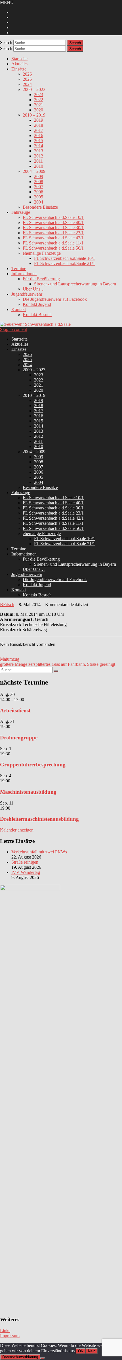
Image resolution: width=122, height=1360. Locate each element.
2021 (38, 104)
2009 (38, 176)
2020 (38, 109)
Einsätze (18, 69)
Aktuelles (19, 63)
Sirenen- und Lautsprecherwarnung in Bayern (75, 283)
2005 (38, 196)
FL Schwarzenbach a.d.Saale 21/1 (64, 263)
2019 (38, 120)
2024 (27, 84)
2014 (38, 145)
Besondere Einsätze (40, 207)
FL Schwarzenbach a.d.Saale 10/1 (53, 217)
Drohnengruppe (18, 738)
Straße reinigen (24, 862)
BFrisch (7, 604)
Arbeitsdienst (15, 711)
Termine (18, 268)
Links (5, 1330)
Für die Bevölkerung (41, 278)
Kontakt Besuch (37, 314)
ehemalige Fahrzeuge (42, 253)
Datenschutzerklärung (20, 1357)
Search (6, 42)
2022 (38, 99)
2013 (38, 150)
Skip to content (13, 329)
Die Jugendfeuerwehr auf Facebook (55, 299)
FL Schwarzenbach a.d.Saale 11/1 (53, 243)
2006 (38, 191)
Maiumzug (9, 659)
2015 (38, 140)
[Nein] (42, 1358)
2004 (38, 202)
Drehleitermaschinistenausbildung (39, 819)
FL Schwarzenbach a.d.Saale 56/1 (53, 248)
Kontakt (18, 309)
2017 (38, 130)
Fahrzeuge (20, 212)
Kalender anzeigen (16, 830)
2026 (27, 74)
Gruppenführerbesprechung (33, 765)
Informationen (24, 273)
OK (80, 1351)
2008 (38, 181)
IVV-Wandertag (25, 872)
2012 (38, 156)
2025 (27, 79)
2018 (38, 125)
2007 (38, 186)
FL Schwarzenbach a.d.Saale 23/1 (53, 232)
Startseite (19, 58)
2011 (38, 161)
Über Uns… (34, 289)
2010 (38, 166)
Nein (91, 1351)
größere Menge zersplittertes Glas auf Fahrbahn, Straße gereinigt (57, 664)
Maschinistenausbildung (28, 792)
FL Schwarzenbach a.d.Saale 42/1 (53, 237)
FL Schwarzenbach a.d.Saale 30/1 (53, 227)
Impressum (10, 1335)
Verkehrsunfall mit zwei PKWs (39, 851)
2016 (38, 135)
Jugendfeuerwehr (26, 294)
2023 (38, 94)
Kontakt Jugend (37, 304)
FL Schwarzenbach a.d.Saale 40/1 (53, 222)
